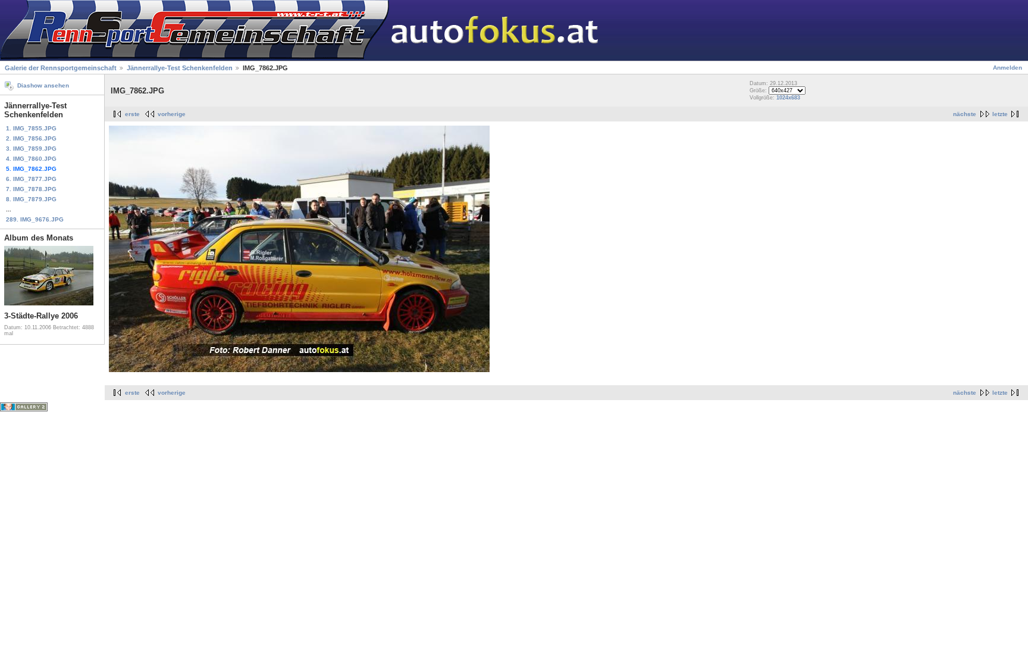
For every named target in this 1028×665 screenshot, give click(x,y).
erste (132, 114)
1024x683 (788, 98)
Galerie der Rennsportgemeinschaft (61, 67)
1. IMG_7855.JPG (31, 128)
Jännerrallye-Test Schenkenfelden (180, 67)
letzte (1000, 114)
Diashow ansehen (43, 85)
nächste (964, 114)
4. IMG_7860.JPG (31, 158)
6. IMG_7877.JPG (31, 179)
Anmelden (1007, 67)
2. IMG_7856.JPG (31, 138)
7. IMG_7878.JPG (31, 189)
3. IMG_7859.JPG (31, 148)
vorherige (172, 114)
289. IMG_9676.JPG (35, 219)
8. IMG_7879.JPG (31, 199)
